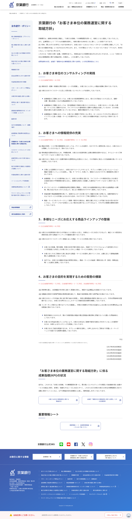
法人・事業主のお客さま (75, 7)
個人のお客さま (59, 7)
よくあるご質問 (90, 3)
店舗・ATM (103, 3)
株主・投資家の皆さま (108, 7)
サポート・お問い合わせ (75, 3)
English (120, 3)
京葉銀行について (91, 7)
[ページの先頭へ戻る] (128, 515)
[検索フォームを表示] (111, 3)
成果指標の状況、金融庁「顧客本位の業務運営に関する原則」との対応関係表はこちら (68, 61)
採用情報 (121, 7)
